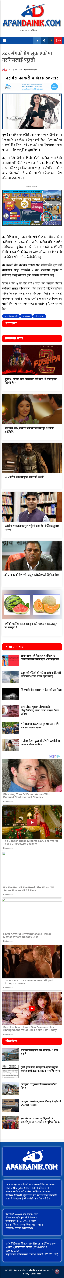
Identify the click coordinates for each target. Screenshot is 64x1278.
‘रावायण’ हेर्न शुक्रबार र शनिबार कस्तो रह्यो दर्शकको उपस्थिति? (29, 430)
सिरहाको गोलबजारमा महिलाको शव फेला (41, 690)
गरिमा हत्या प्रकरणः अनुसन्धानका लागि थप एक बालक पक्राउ (40, 726)
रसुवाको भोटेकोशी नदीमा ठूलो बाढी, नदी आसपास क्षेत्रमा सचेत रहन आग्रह (41, 675)
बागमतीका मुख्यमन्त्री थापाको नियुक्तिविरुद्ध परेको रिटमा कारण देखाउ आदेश (40, 710)
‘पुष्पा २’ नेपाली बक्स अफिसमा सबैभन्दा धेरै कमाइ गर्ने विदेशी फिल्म (30, 381)
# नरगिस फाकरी (11, 316)
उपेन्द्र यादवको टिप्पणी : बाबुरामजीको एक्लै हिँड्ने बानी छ (31, 575)
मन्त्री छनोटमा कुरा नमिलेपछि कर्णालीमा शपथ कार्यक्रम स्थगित (40, 743)
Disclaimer (36, 1274)
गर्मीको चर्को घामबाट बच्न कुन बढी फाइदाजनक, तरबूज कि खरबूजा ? (30, 626)
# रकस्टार (39, 316)
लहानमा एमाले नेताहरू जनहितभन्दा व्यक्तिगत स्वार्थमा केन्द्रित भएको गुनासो (40, 658)
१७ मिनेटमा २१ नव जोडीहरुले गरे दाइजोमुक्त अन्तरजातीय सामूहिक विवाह (40, 1120)
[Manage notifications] (57, 1271)
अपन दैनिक (13, 69)
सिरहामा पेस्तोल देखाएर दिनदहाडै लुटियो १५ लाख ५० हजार (41, 1103)
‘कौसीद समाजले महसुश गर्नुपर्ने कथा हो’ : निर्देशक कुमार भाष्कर (31, 528)
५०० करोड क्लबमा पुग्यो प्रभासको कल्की (24, 477)
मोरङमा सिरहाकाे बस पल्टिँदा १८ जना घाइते (39, 1052)
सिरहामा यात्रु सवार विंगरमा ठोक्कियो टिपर (39, 1086)
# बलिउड (26, 316)
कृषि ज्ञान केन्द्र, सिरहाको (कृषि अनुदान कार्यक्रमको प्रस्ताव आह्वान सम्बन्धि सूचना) (41, 1069)
